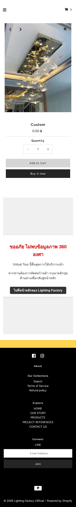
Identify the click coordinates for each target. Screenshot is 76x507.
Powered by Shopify (59, 501)
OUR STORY (38, 413)
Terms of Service (38, 386)
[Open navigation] (5, 9)
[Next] (20, 29)
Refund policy (38, 390)
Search (38, 381)
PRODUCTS (38, 417)
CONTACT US (38, 426)
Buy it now (38, 173)
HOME (38, 408)
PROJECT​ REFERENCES (38, 422)
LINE (38, 445)
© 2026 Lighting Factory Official (24, 501)
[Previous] (10, 29)
